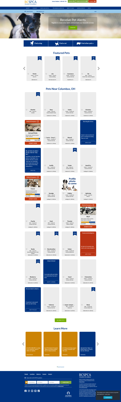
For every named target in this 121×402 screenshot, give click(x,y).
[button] (71, 1)
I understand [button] (108, 397)
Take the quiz (33, 310)
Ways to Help (70, 8)
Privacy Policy (60, 386)
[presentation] (24, 68)
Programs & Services (58, 8)
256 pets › (30, 11)
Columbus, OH (40, 11)
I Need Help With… (45, 8)
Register (72, 27)
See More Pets (60, 320)
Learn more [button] (107, 394)
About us (38, 374)
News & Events (81, 8)
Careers (44, 374)
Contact (50, 374)
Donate (35, 8)
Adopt (28, 8)
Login (95, 11)
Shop (89, 8)
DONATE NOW (33, 143)
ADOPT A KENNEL (51, 282)
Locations (32, 374)
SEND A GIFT (88, 142)
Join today (88, 254)
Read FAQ (33, 170)
